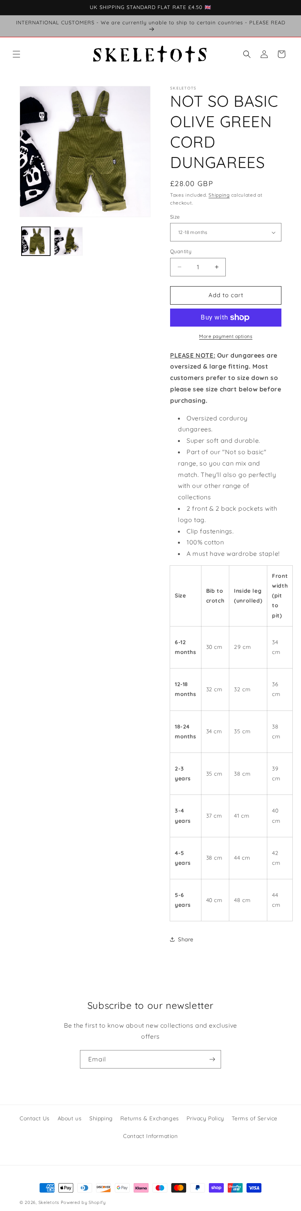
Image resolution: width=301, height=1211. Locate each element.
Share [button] (186, 939)
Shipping (219, 195)
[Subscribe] (212, 1059)
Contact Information (150, 1136)
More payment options (225, 336)
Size (175, 217)
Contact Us (35, 1118)
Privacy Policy (205, 1118)
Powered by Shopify (83, 1202)
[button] (16, 54)
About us (70, 1118)
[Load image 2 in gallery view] (68, 241)
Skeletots (48, 1202)
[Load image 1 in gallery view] (36, 241)
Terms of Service (254, 1118)
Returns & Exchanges (149, 1118)
